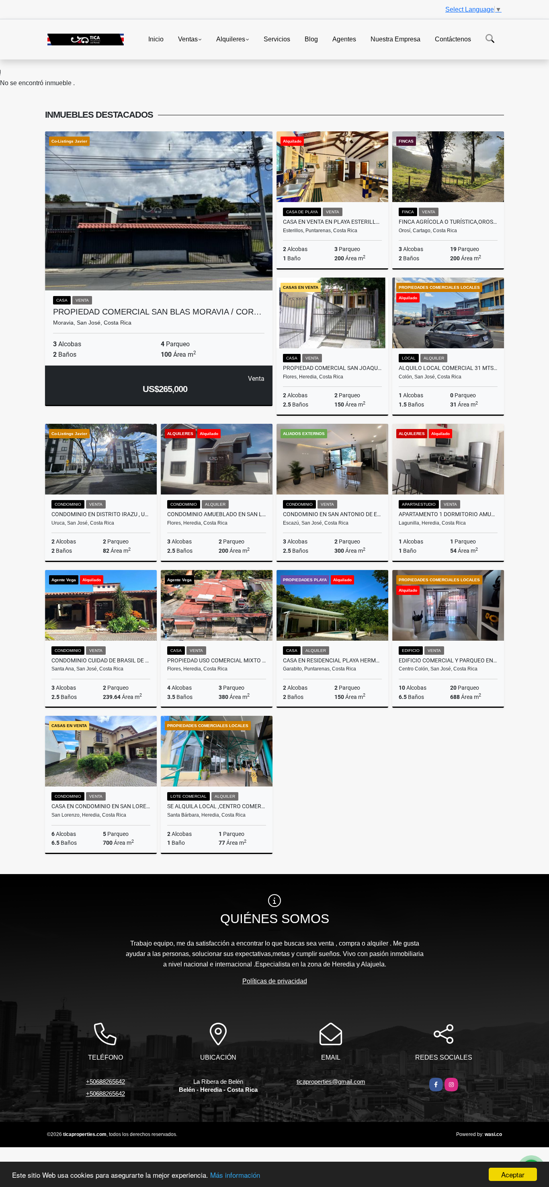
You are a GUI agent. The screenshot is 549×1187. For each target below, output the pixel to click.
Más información (235, 1175)
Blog (311, 38)
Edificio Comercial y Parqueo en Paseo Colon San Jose (448, 660)
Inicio (156, 38)
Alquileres (230, 38)
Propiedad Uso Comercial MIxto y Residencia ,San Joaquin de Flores (216, 660)
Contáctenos (453, 38)
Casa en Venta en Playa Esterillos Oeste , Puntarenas (332, 222)
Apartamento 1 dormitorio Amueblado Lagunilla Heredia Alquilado (448, 514)
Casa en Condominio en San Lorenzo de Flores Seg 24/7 (100, 806)
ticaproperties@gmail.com (331, 1081)
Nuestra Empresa (395, 38)
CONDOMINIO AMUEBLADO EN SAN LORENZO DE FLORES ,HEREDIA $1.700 (216, 514)
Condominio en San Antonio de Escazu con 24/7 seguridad (332, 514)
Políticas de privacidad (274, 981)
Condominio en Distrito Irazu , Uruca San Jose (100, 514)
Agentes (344, 38)
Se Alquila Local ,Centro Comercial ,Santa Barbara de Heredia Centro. (216, 806)
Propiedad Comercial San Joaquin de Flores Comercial (332, 368)
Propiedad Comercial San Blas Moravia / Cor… (157, 311)
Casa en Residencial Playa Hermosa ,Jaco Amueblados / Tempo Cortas (332, 660)
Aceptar (512, 1174)
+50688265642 (105, 1081)
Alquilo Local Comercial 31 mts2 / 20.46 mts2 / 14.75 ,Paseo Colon (448, 368)
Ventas (188, 38)
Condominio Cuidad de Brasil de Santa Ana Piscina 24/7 (100, 660)
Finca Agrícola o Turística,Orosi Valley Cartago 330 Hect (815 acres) (448, 222)
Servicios (277, 38)
